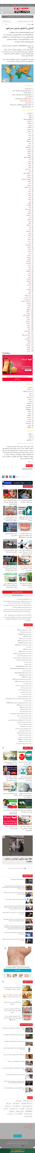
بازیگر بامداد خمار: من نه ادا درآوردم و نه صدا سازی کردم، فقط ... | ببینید (17, 615)
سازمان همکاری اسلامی (26, 101)
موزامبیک (28, 261)
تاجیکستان (28, 423)
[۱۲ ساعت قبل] (29, 921)
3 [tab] (21, 868)
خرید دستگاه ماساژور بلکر (26, 1103)
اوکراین (29, 425)
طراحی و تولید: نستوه (17, 1145)
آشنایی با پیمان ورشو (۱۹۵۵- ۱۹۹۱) (25, 690)
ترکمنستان (27, 339)
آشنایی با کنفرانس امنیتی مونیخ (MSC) (24, 705)
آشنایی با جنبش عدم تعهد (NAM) (25, 651)
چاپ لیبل (6, 1108)
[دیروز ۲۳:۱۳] (29, 927)
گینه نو (29, 285)
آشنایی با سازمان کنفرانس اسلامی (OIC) (24, 660)
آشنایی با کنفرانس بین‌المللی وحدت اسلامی (23, 685)
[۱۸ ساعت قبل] (29, 887)
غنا (30, 201)
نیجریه (29, 275)
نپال (30, 269)
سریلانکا (28, 317)
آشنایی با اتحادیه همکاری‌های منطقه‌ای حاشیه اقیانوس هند (20, 713)
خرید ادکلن (8, 1103)
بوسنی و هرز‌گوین (27, 391)
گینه (30, 207)
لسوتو (29, 239)
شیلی (29, 161)
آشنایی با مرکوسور (28, 664)
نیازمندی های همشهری (21, 5)
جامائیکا (29, 225)
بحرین (30, 125)
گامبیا (29, 199)
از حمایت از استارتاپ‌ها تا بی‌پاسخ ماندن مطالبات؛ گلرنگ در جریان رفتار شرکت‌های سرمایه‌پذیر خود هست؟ (14, 1082)
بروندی (29, 149)
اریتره (29, 191)
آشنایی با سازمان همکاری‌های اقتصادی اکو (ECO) (22, 653)
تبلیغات (30, 1128)
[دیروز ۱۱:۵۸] (29, 1069)
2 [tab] (23, 868)
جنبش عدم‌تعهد (8, 52)
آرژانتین (30, 387)
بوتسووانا (28, 141)
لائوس (29, 235)
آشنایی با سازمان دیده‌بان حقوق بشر (24, 735)
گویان (29, 211)
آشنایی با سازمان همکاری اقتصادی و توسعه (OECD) (21, 679)
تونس (28, 337)
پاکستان (29, 279)
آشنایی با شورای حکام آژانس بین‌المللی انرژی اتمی (22, 658)
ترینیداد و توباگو (26, 335)
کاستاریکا (29, 397)
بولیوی (29, 139)
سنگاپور (28, 311)
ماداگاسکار (28, 245)
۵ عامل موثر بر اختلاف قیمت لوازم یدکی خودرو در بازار (15, 1074)
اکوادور (29, 181)
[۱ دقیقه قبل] (17, 845)
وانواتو (28, 347)
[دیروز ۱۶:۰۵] (29, 1036)
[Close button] (34, 1147)
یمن (30, 189)
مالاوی (29, 247)
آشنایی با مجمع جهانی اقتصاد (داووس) (24, 655)
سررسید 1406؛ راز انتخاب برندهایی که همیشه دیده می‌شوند (14, 1054)
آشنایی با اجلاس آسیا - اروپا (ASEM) (24, 739)
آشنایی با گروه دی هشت (26, 670)
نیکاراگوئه (28, 271)
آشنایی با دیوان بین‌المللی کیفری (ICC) (24, 733)
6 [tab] (16, 868)
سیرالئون (28, 309)
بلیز (30, 133)
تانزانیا (28, 327)
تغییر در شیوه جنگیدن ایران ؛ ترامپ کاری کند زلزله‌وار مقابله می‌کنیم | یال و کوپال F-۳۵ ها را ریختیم (14, 920)
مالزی (29, 249)
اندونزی (29, 219)
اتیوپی (29, 193)
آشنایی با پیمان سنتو (27, 662)
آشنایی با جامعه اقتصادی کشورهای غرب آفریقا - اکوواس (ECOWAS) (18, 703)
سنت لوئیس (27, 295)
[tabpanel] (17, 849)
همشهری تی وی (7, 5)
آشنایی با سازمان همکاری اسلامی (25, 711)
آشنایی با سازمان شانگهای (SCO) (25, 675)
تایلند (28, 329)
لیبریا (29, 241)
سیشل (29, 307)
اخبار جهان (26, 21)
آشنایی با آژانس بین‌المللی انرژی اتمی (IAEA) (23, 681)
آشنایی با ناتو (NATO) (27, 636)
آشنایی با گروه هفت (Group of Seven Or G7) (22, 673)
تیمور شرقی (27, 331)
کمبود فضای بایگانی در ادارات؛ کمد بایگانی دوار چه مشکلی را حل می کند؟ (14, 1048)
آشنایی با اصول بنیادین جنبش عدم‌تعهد (24, 715)
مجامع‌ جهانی (20, 21)
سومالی (28, 313)
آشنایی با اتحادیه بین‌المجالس (25, 692)
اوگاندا (28, 341)
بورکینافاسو (28, 147)
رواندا (29, 293)
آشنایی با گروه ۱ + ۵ (27, 700)
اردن (30, 227)
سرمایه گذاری (17, 379)
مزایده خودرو (7, 1106)
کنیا (30, 229)
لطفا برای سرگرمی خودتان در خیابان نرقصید (18, 860)
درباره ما (30, 1125)
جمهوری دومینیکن (26, 179)
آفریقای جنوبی (26, 315)
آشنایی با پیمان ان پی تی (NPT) (25, 638)
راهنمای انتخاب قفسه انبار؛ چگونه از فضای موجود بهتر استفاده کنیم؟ (14, 1028)
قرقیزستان (28, 407)
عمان (29, 277)
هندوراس (28, 215)
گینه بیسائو (28, 209)
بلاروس (29, 131)
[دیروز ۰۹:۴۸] (29, 1083)
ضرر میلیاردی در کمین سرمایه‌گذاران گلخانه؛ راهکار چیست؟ (14, 1041)
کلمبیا (29, 163)
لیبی (29, 243)
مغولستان (28, 263)
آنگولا (30, 117)
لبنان (29, 237)
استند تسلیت (29, 1108)
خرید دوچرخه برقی (14, 1108)
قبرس (30, 401)
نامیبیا (29, 265)
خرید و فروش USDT (27, 1101)
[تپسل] (3, 353)
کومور (29, 165)
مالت (30, 438)
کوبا (30, 171)
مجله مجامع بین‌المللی (27, 469)
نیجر (30, 273)
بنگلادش (29, 127)
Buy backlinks (29, 1111)
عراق (30, 223)
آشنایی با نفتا (28, 647)
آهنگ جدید (22, 1108)
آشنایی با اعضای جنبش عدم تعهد (19, 28)
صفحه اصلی (31, 21)
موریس (29, 255)
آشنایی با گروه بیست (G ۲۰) (26, 688)
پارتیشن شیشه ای (28, 1114)
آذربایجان (29, 121)
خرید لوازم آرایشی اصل (27, 1106)
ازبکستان (28, 345)
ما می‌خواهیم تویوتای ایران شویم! (24, 599)
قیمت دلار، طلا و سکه (28, 1127)
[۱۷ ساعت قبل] (29, 907)
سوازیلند (28, 323)
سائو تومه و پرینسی (26, 301)
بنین (30, 137)
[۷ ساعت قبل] (29, 894)
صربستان (28, 421)
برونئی (29, 145)
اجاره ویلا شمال (16, 1103)
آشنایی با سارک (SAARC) (26, 677)
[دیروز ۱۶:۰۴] (29, 1056)
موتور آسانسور (18, 1101)
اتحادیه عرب (29, 97)
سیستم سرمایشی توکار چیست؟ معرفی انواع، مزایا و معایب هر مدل (13, 1068)
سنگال (29, 305)
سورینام (28, 321)
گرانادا (29, 203)
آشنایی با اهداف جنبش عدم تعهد (25, 737)
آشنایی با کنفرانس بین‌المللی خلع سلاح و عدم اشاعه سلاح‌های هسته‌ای (18, 698)
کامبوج (29, 151)
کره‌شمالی (28, 231)
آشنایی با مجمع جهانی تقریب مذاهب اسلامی (23, 728)
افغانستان (29, 113)
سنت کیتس (28, 297)
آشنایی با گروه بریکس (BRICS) (25, 707)
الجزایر (30, 115)
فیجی (29, 195)
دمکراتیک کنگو (27, 173)
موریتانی (29, 257)
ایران (30, 221)
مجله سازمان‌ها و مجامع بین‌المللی (25, 731)
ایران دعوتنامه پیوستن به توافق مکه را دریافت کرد (21, 607)
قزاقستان (28, 405)
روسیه (29, 419)
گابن (30, 197)
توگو (29, 333)
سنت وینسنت (27, 299)
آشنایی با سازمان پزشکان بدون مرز (25, 718)
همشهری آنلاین (22, 10)
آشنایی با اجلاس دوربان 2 (26, 694)
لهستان (29, 417)
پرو (30, 287)
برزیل (30, 393)
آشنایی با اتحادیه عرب (27, 683)
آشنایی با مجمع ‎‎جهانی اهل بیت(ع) (25, 696)
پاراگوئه (29, 415)
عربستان (29, 303)
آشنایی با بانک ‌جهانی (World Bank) (24, 634)
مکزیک (29, 411)
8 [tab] (12, 868)
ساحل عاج (28, 169)
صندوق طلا (11, 1111)
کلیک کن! (17, 970)
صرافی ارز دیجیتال (20, 1111)
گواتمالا (29, 205)
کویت (29, 233)
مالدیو (29, 251)
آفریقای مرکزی (27, 157)
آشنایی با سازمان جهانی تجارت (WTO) (24, 640)
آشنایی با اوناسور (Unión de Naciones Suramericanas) (20, 668)
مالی (29, 253)
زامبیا (29, 267)
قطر (30, 291)
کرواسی (30, 399)
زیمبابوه (29, 185)
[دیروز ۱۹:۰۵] (29, 881)
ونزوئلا (28, 349)
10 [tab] (9, 868)
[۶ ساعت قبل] (29, 1029)
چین (30, 395)
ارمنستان (29, 389)
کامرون (29, 153)
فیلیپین (29, 289)
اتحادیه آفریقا (28, 89)
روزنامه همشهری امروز (30, 5)
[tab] (17, 592)
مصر (30, 183)
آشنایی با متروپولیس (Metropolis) (24, 643)
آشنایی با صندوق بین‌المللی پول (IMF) (24, 630)
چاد (30, 159)
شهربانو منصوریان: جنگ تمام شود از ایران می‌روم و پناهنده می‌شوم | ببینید (17, 605)
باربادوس (29, 129)
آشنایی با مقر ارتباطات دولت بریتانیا (24, 724)
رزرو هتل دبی (10, 1114)
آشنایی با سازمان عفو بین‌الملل (25, 726)
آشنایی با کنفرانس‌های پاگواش (25, 709)
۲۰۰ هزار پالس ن (27, 16)
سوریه (28, 325)
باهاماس (29, 123)
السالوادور (29, 403)
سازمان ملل (29, 103)
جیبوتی (29, 175)
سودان (28, 319)
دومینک (29, 177)
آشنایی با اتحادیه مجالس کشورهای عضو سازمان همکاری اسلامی (19, 720)
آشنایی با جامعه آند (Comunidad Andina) (23, 666)
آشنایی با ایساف (28, 628)
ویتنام (28, 351)
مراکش (29, 259)
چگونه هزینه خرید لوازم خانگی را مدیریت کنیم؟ (16, 1061)
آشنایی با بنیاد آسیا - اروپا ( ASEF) (25, 741)
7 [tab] (14, 868)
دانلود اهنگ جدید (18, 1114)
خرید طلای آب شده (17, 1106)
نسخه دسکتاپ (18, 1136)
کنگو (30, 167)
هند (30, 217)
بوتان (29, 135)
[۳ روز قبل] (29, 1089)
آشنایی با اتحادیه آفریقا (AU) (26, 632)
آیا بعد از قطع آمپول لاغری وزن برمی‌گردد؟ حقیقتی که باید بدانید (14, 1088)
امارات (28, 343)
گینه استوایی (27, 187)
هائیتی (29, 213)
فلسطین (29, 281)
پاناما (29, 283)
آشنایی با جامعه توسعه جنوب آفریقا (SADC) (23, 645)
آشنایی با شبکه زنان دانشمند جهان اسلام (24, 743)
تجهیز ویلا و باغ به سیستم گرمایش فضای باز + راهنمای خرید (14, 1034)
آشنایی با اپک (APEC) (27, 649)
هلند (29, 413)
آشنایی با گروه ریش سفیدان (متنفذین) (24, 722)
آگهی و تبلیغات (13, 5)
